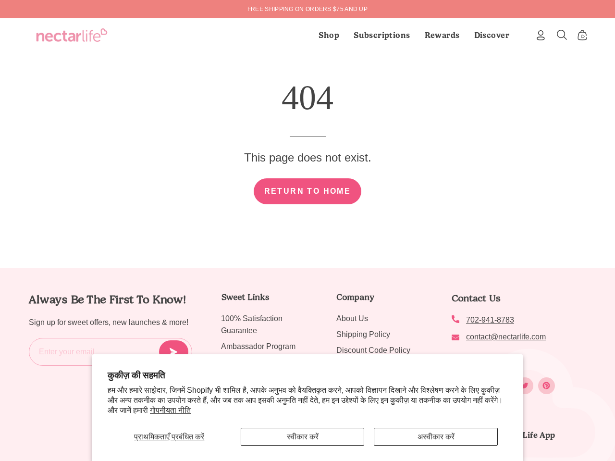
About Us (352, 318)
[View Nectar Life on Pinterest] (546, 385)
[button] (382, 35)
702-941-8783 (490, 320)
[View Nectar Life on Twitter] (525, 385)
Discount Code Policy (373, 350)
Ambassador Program (258, 346)
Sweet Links (245, 297)
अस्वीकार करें (436, 437)
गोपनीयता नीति (170, 410)
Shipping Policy (363, 334)
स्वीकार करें (303, 437)
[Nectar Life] (72, 35)
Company (355, 297)
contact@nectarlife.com (506, 337)
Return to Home (307, 191)
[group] (307, 9)
